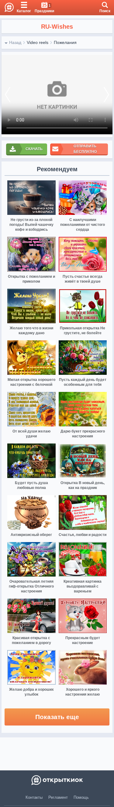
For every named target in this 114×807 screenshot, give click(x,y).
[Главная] (7, 7)
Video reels (37, 42)
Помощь (81, 797)
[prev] (7, 95)
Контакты (34, 797)
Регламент (58, 797)
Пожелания (65, 42)
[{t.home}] (57, 780)
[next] (106, 95)
